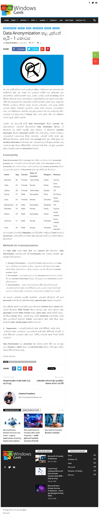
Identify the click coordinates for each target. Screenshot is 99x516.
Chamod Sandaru (11, 43)
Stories (56, 28)
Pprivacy (32, 362)
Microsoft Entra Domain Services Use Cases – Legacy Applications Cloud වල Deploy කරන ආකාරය (12, 435)
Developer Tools (9, 28)
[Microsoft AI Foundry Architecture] (40, 459)
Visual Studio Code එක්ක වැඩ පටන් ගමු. (16, 382)
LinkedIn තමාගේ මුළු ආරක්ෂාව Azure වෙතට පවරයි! (50, 382)
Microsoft (71, 467)
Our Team (69, 20)
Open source (38, 28)
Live (61, 20)
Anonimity (13, 362)
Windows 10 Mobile (75, 471)
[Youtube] (96, 2)
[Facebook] (89, 2)
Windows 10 (72, 459)
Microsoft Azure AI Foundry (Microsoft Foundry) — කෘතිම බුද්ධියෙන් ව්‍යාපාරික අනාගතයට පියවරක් (32, 435)
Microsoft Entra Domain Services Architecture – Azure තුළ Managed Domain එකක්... (56, 491)
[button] (94, 20)
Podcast (53, 20)
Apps (33, 20)
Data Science (23, 362)
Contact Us (80, 20)
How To (21, 28)
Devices (23, 20)
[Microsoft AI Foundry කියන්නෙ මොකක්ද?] (54, 421)
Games (42, 20)
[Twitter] (92, 2)
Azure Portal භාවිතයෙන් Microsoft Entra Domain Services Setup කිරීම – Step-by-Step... (56, 473)
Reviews (47, 28)
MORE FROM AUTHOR (31, 410)
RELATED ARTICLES (12, 410)
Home (6, 20)
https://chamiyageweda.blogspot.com (30, 397)
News (13, 20)
